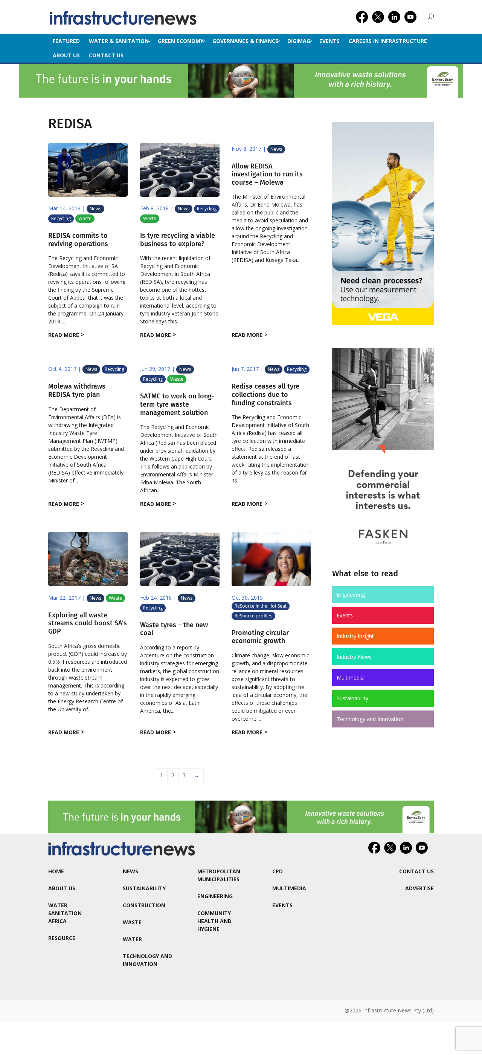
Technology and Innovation (370, 719)
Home (56, 871)
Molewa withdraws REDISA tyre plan (76, 390)
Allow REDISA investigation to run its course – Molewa (267, 174)
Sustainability (352, 698)
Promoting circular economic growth (260, 637)
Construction (144, 905)
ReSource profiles (253, 615)
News (95, 208)
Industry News (354, 656)
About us (66, 55)
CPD (277, 871)
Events (329, 40)
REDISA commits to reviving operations (78, 239)
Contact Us (106, 55)
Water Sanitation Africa (65, 913)
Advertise (419, 888)
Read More (63, 334)
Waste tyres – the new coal (174, 629)
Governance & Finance (245, 40)
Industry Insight (355, 636)
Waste (85, 218)
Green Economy (180, 40)
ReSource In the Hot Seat (261, 606)
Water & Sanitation (119, 40)
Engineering (351, 594)
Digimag (298, 40)
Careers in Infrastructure (388, 40)
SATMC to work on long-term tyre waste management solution (177, 404)
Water (132, 939)
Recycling (61, 218)
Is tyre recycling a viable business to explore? (177, 239)
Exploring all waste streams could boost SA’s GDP (87, 623)
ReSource (61, 938)
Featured (66, 40)
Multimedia (350, 677)
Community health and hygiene (214, 921)
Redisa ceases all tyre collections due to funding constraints (265, 394)
